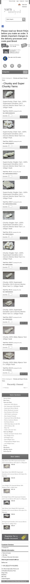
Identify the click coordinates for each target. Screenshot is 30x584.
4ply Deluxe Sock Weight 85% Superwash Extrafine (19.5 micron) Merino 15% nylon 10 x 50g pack (14, 510)
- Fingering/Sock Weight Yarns (12, 441)
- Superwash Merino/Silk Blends (12, 418)
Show (25, 72)
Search (26, 1)
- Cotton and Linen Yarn (10, 429)
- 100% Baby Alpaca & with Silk (12, 424)
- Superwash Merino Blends (11, 408)
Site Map (5, 555)
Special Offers (7, 398)
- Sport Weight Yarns (9, 439)
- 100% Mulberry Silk (9, 426)
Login (17, 1)
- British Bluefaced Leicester (11, 410)
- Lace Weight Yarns (9, 443)
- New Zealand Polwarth (10, 416)
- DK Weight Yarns (8, 437)
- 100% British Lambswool (10, 414)
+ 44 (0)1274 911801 (10, 566)
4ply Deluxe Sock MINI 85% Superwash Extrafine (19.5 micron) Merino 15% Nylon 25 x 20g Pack (14, 474)
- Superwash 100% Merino (11, 404)
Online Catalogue (6, 78)
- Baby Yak (6, 427)
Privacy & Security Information (10, 557)
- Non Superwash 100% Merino (12, 406)
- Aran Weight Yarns (9, 435)
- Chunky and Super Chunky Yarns (13, 433)
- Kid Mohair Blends (9, 422)
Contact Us (22, 1)
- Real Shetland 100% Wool (11, 412)
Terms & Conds (12, 1)
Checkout (24, 6)
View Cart (24, 4)
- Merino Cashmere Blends (11, 420)
